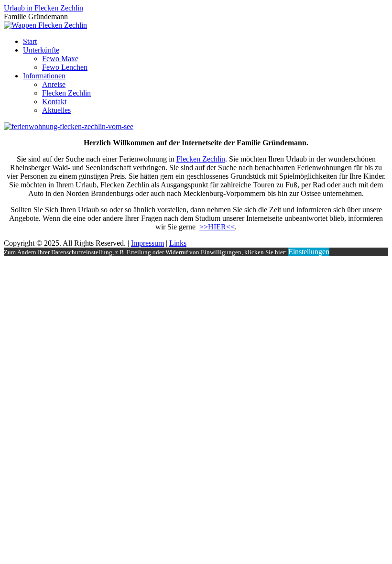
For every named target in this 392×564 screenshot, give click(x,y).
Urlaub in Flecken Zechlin (43, 8)
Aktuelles (56, 110)
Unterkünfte (41, 50)
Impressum (147, 243)
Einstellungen (308, 252)
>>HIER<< (217, 227)
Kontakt (54, 102)
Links (177, 243)
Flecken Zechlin (66, 93)
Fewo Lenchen (64, 67)
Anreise (53, 84)
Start (30, 41)
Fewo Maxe (60, 58)
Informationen (44, 76)
